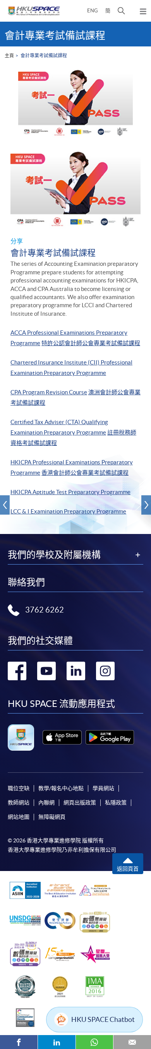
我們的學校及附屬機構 (54, 555)
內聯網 (46, 802)
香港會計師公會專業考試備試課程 (85, 472)
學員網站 (103, 788)
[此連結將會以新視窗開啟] (62, 737)
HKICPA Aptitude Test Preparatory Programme (70, 492)
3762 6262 (44, 610)
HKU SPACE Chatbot (103, 1019)
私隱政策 (116, 802)
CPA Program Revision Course (48, 392)
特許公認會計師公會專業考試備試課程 (90, 343)
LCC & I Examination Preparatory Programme (68, 511)
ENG (92, 10)
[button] (121, 11)
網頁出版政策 (79, 802)
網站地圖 (18, 817)
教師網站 (18, 802)
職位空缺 (18, 788)
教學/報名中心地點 (61, 788)
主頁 (9, 55)
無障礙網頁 (51, 817)
